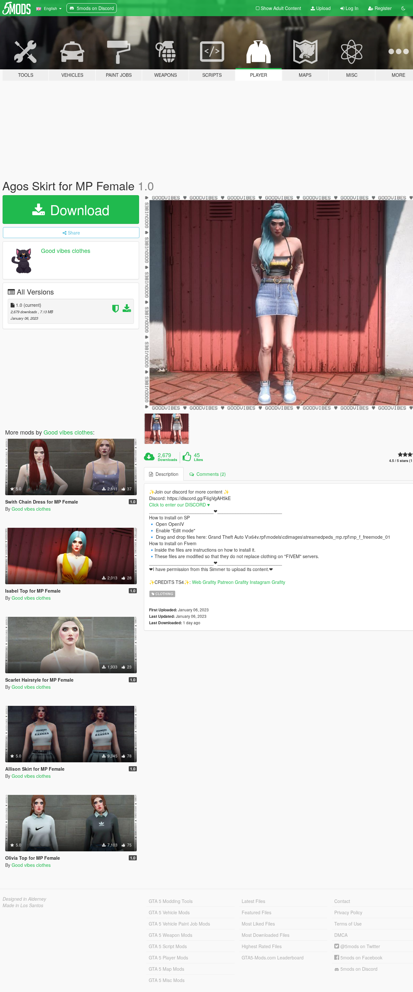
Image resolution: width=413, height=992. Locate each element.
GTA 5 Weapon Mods (170, 935)
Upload (323, 8)
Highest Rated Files (262, 946)
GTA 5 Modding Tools (171, 901)
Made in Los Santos (23, 905)
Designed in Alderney (24, 899)
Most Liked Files (258, 923)
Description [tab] (165, 474)
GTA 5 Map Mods (166, 969)
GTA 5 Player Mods (168, 957)
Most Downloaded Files (265, 935)
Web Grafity (204, 582)
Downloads (167, 460)
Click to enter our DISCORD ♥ (179, 504)
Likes (198, 460)
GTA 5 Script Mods (168, 946)
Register (382, 8)
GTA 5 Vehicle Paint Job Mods (179, 923)
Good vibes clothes (65, 250)
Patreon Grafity (232, 582)
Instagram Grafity (267, 582)
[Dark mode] (403, 8)
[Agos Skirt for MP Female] (166, 429)
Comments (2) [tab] (210, 474)
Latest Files (253, 901)
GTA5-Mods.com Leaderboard (273, 957)
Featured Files (256, 912)
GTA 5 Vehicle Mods (169, 912)
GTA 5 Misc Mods (167, 980)
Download (77, 209)
